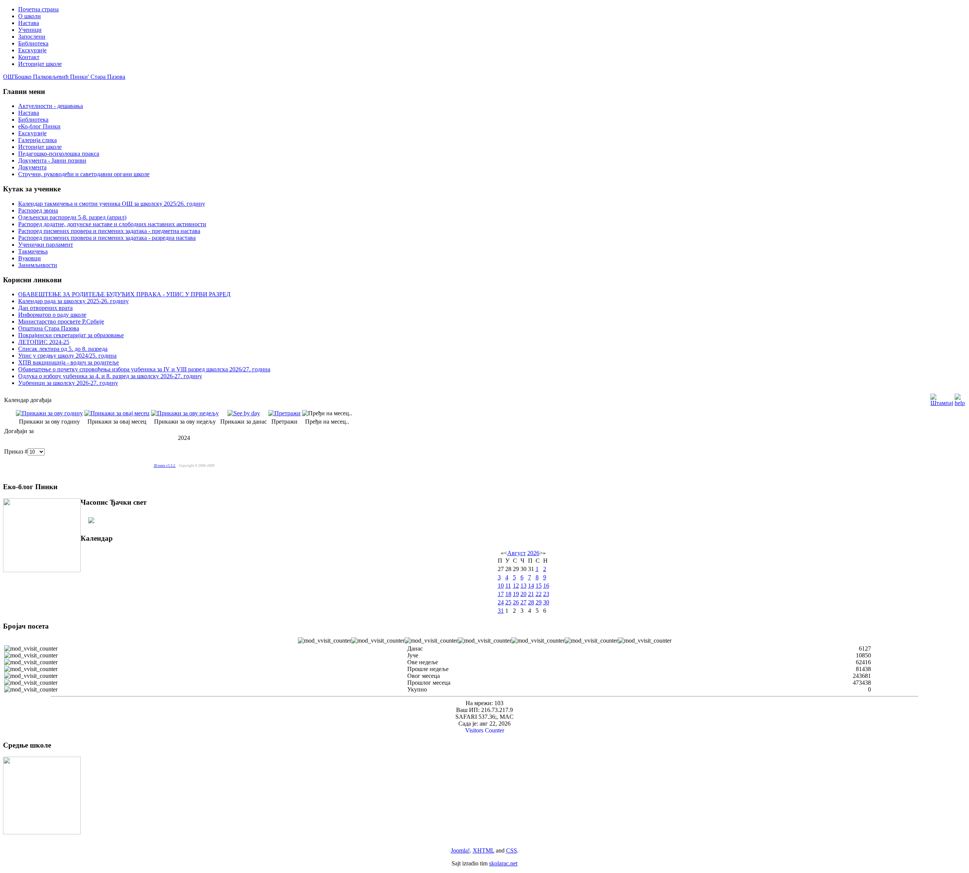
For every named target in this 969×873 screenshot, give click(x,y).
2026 (533, 553)
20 (523, 594)
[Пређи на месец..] (327, 413)
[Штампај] (941, 398)
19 (516, 594)
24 (501, 602)
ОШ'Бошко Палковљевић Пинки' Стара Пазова (64, 77)
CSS (511, 850)
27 (523, 602)
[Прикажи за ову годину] (49, 413)
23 (546, 594)
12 (516, 585)
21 (531, 594)
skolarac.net (503, 863)
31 (501, 610)
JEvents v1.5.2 (165, 466)
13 (523, 585)
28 (531, 602)
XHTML (483, 850)
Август (516, 553)
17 (501, 594)
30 (546, 602)
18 (508, 594)
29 (539, 602)
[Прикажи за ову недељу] (185, 413)
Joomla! (460, 850)
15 (539, 585)
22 (539, 594)
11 (508, 585)
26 (516, 602)
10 (501, 585)
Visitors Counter (484, 730)
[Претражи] (284, 413)
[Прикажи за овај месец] (117, 413)
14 (531, 585)
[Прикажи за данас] (243, 413)
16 (546, 585)
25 (508, 602)
